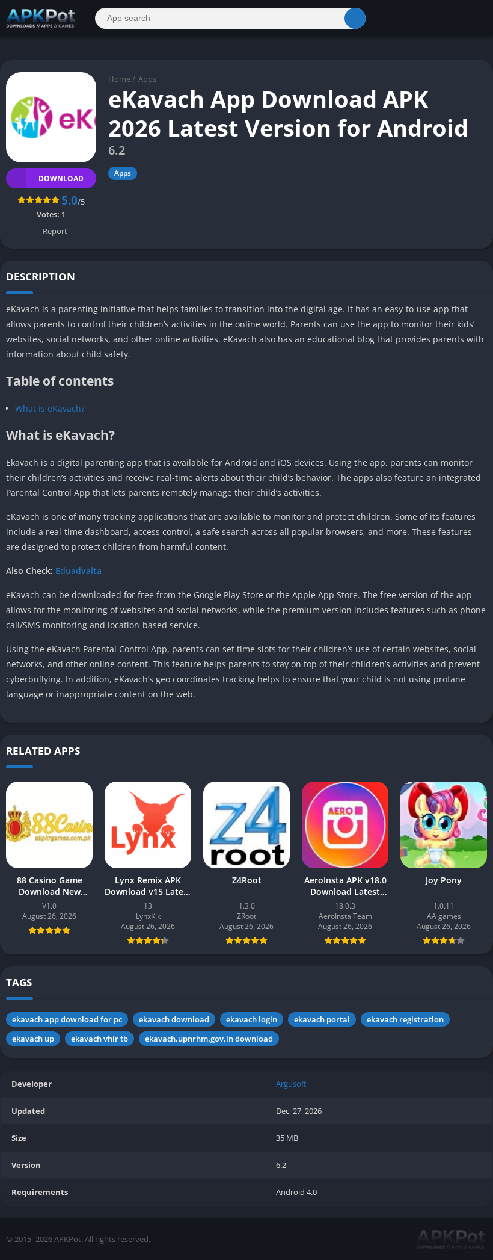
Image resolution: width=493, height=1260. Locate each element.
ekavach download (174, 1019)
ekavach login (251, 1019)
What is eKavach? (50, 408)
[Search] (355, 18)
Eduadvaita (78, 570)
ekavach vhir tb (99, 1038)
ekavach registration (405, 1019)
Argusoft (291, 1083)
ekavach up (33, 1038)
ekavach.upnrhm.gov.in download (209, 1038)
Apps (147, 78)
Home (119, 78)
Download (61, 178)
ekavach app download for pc (67, 1019)
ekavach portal (322, 1019)
